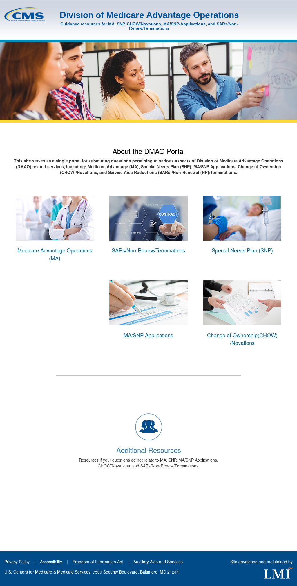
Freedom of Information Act (98, 562)
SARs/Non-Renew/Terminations (148, 250)
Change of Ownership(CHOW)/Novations (242, 338)
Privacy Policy (17, 562)
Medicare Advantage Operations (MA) (54, 253)
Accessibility (51, 562)
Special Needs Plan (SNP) (242, 250)
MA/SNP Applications (148, 335)
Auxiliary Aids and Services (158, 562)
